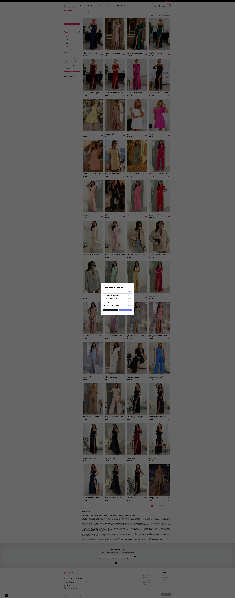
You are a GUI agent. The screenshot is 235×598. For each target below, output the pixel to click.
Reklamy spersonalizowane (112, 305)
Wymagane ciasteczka (111, 291)
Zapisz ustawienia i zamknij (110, 310)
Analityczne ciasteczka (111, 298)
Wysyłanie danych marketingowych (114, 302)
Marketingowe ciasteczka (112, 295)
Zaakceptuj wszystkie (125, 310)
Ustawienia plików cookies (113, 288)
